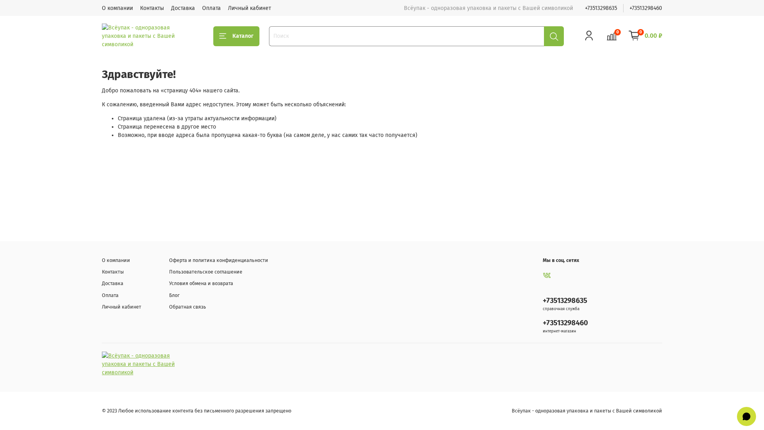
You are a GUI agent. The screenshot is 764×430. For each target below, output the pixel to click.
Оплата (211, 8)
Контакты (152, 8)
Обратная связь (187, 307)
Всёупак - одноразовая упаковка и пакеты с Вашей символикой (587, 411)
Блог (174, 295)
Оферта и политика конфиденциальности (218, 260)
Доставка (183, 8)
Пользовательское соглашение (205, 272)
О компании (117, 8)
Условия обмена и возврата (201, 283)
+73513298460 (646, 8)
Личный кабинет (249, 8)
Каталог (242, 36)
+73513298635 (601, 8)
